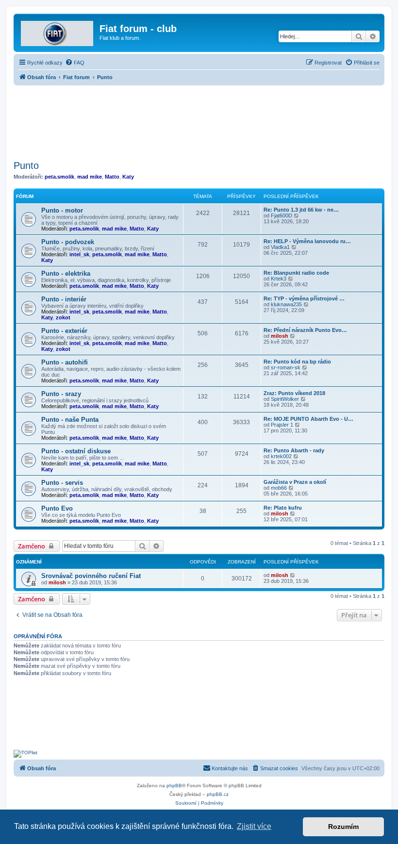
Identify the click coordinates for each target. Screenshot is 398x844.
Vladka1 (280, 247)
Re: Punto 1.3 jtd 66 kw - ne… (301, 210)
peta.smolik (59, 177)
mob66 (279, 488)
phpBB (174, 785)
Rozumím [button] (343, 826)
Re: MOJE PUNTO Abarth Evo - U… (308, 419)
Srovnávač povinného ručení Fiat (91, 575)
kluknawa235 (286, 304)
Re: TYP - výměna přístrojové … (304, 298)
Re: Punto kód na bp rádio (297, 361)
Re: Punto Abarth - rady (294, 450)
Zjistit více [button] (254, 826)
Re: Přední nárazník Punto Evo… (305, 330)
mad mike (89, 177)
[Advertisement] (199, 120)
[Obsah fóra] (58, 31)
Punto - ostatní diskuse (76, 451)
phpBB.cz (218, 794)
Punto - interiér (63, 299)
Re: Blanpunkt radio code (296, 273)
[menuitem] (74, 62)
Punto (26, 165)
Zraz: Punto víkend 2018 (294, 393)
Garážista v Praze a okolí (295, 482)
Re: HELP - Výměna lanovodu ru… (307, 241)
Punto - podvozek (67, 242)
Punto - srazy (61, 393)
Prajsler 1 (282, 425)
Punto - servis (62, 482)
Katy (128, 177)
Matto (112, 177)
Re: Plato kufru (283, 508)
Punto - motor (62, 210)
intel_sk (79, 254)
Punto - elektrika (65, 273)
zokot (63, 317)
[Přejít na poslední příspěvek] (293, 575)
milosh (279, 336)
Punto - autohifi (64, 362)
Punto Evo (57, 508)
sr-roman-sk (285, 367)
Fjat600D (281, 215)
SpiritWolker (285, 399)
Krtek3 (278, 278)
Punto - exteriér (64, 330)
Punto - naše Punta (70, 419)
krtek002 (281, 456)
